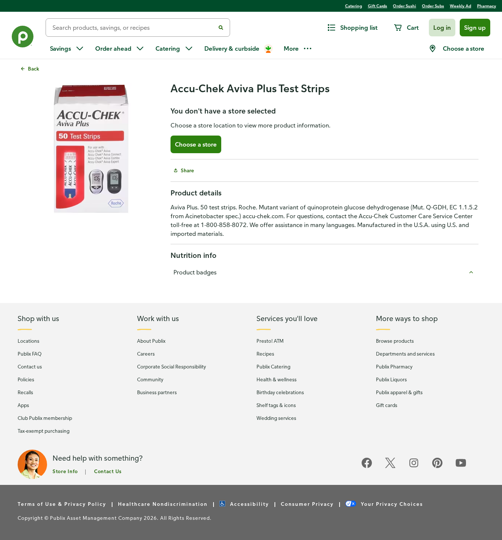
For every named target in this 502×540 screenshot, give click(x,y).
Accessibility (248, 504)
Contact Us (108, 471)
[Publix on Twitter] (390, 467)
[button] (442, 27)
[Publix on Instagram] (414, 467)
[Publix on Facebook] (367, 467)
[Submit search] (221, 27)
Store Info (65, 471)
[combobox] (133, 27)
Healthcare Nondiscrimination (163, 504)
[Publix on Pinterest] (437, 467)
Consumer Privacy (307, 504)
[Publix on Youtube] (461, 467)
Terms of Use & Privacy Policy (62, 504)
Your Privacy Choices (391, 504)
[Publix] (23, 38)
